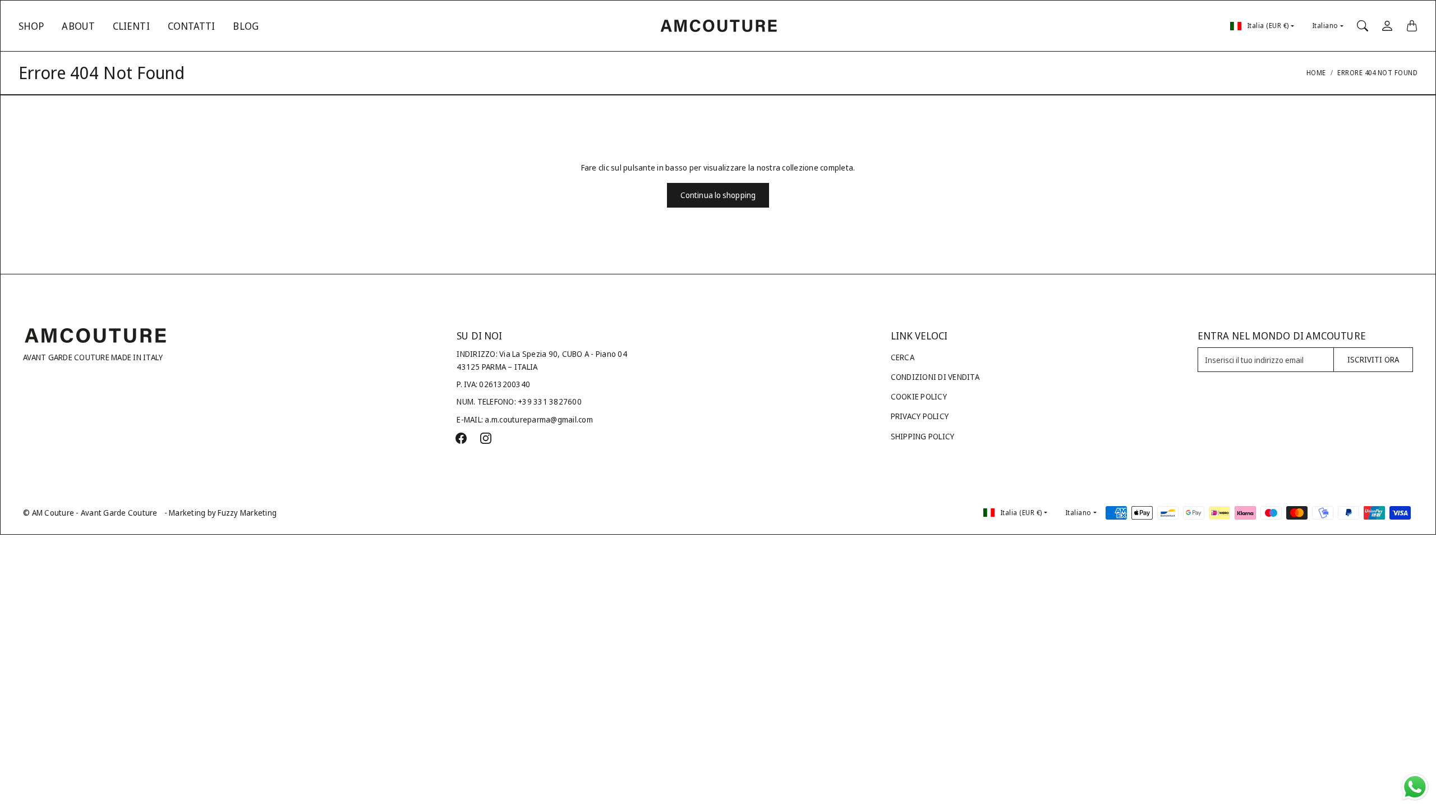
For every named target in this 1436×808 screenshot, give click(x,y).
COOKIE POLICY (919, 396)
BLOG (245, 26)
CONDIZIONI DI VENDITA (935, 376)
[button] (461, 438)
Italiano (1325, 25)
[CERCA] (1362, 25)
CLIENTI (131, 26)
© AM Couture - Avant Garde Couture (90, 512)
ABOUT (78, 26)
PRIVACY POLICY (920, 416)
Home (1316, 72)
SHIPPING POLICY (923, 436)
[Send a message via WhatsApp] (1415, 787)
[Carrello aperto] (1412, 25)
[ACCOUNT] (1387, 25)
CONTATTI (191, 26)
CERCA (902, 357)
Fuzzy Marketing (247, 512)
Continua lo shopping (718, 195)
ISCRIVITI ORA (1373, 359)
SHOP (31, 26)
